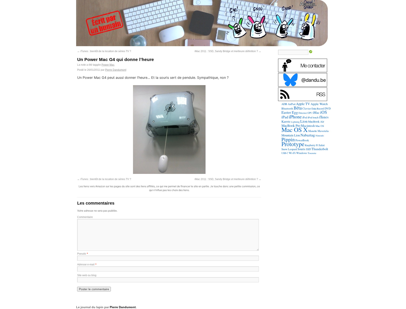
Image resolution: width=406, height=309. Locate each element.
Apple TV (303, 103)
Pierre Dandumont (115, 69)
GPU (309, 112)
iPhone (295, 117)
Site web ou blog (86, 275)
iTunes (324, 117)
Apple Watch (319, 104)
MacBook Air (316, 121)
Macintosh (308, 125)
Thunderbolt (319, 149)
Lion (303, 121)
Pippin (288, 139)
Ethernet (303, 112)
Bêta (298, 108)
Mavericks (323, 131)
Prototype (292, 144)
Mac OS (319, 125)
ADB (284, 104)
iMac (316, 112)
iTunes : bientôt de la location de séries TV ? (104, 51)
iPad (284, 116)
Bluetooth (287, 108)
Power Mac (108, 64)
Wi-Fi (292, 153)
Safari (322, 145)
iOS (323, 112)
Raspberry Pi (311, 145)
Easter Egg (289, 112)
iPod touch (313, 117)
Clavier (306, 108)
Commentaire (85, 217)
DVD (328, 108)
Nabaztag (307, 134)
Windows (301, 153)
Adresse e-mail (86, 264)
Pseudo (81, 253)
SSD (308, 149)
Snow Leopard (289, 149)
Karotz (285, 121)
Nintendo (319, 135)
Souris (301, 149)
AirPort (291, 104)
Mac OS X (294, 129)
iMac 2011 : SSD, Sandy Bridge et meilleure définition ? (228, 51)
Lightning (295, 121)
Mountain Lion (290, 135)
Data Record (317, 108)
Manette (312, 131)
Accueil (308, 4)
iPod (304, 117)
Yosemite (312, 153)
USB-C (284, 153)
